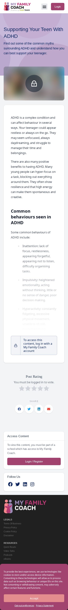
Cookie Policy (10, 531)
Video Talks (9, 551)
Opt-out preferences (24, 605)
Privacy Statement (44, 605)
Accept (34, 598)
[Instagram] (32, 484)
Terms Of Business (12, 523)
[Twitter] (18, 484)
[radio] (21, 389)
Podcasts (8, 555)
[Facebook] (10, 484)
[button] (44, 7)
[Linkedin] (25, 484)
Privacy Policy (10, 527)
